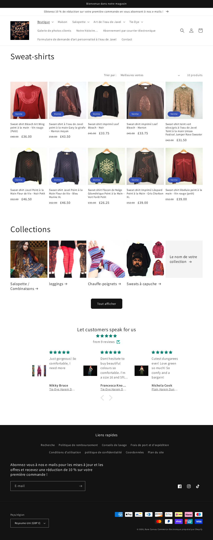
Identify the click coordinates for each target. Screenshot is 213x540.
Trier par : (110, 75)
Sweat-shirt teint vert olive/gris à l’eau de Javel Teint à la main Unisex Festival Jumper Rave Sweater (184, 129)
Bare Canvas (151, 529)
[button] (45, 21)
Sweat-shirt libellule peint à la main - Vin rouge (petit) (184, 191)
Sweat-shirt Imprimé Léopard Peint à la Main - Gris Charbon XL (145, 193)
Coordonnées (135, 452)
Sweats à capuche (142, 283)
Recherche (48, 445)
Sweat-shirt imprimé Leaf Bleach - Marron (142, 125)
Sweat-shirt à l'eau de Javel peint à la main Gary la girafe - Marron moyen (67, 127)
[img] (106, 336)
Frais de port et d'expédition (150, 445)
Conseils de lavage (114, 445)
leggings (56, 283)
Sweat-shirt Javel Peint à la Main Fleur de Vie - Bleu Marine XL (66, 193)
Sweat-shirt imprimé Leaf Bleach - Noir (103, 125)
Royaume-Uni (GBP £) (28, 523)
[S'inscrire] (80, 486)
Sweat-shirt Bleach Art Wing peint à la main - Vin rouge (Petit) (27, 127)
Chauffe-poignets (102, 283)
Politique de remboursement (78, 445)
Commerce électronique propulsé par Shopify (180, 529)
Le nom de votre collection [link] (183, 259)
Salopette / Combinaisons (22, 286)
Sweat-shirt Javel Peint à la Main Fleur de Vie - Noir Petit (27, 191)
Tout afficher (106, 304)
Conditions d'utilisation (65, 452)
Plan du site (156, 452)
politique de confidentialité (103, 452)
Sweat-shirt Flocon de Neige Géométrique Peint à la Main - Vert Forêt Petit (106, 193)
